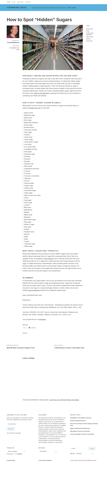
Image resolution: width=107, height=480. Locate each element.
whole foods (89, 41)
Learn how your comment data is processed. (64, 400)
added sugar (89, 29)
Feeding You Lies (34, 108)
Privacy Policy (11, 460)
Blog (13, 2)
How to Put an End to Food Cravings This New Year (84, 424)
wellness (88, 38)
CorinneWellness (16, 7)
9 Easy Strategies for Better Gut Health (82, 434)
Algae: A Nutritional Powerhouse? (80, 428)
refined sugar (89, 36)
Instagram (42, 319)
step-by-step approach (41, 93)
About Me (20, 2)
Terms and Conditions (45, 460)
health (87, 31)
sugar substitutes (34, 290)
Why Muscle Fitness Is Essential (80, 431)
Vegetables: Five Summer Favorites (80, 418)
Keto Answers (49, 258)
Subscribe (11, 429)
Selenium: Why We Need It (78, 420)
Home (8, 2)
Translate (19, 454)
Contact (28, 2)
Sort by (72, 453)
